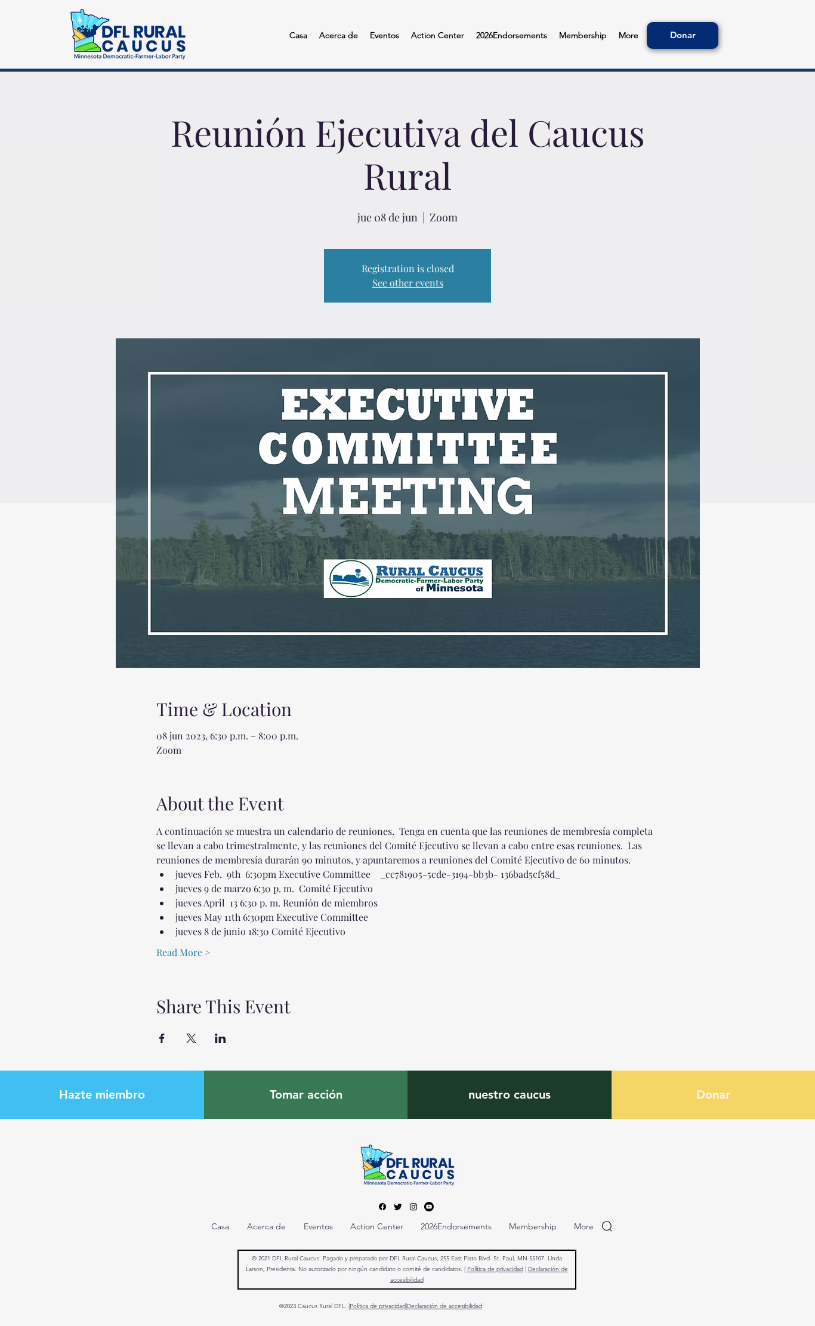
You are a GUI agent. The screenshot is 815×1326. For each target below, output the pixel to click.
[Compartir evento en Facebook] (162, 1038)
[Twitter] (398, 1206)
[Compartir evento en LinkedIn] (220, 1038)
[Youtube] (429, 1206)
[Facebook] (382, 1206)
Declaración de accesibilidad (444, 1306)
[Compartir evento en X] (191, 1038)
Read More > (183, 952)
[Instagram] (413, 1206)
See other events (407, 282)
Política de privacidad (495, 1269)
